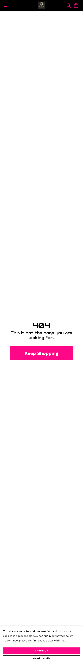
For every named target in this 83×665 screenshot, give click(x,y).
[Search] (68, 5)
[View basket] (76, 5)
